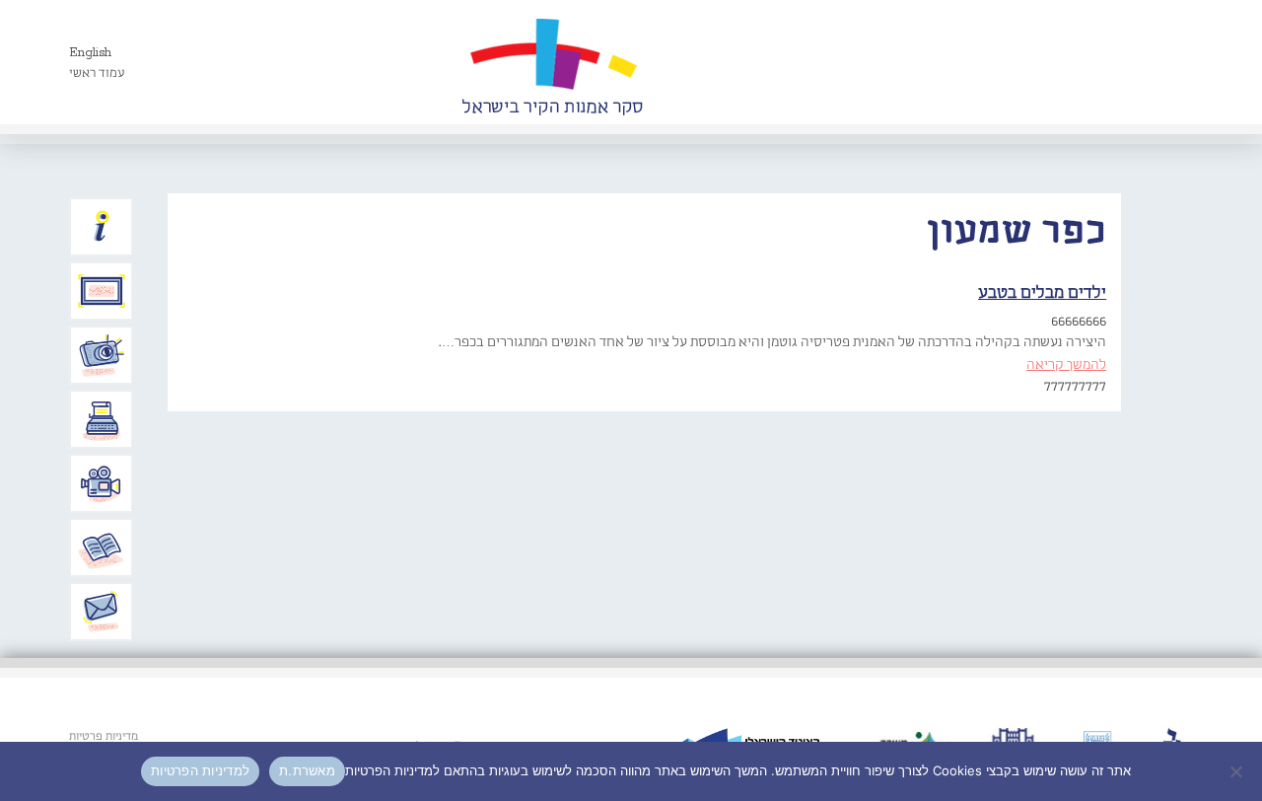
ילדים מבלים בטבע (1042, 293)
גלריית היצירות (101, 291)
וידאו (101, 483)
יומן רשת (101, 419)
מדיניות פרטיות (103, 737)
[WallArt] (552, 62)
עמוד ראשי (97, 73)
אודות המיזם (101, 227)
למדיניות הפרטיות (200, 770)
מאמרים (101, 547)
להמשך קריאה (1066, 365)
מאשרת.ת (307, 770)
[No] (1237, 771)
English (90, 52)
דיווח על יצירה (101, 355)
